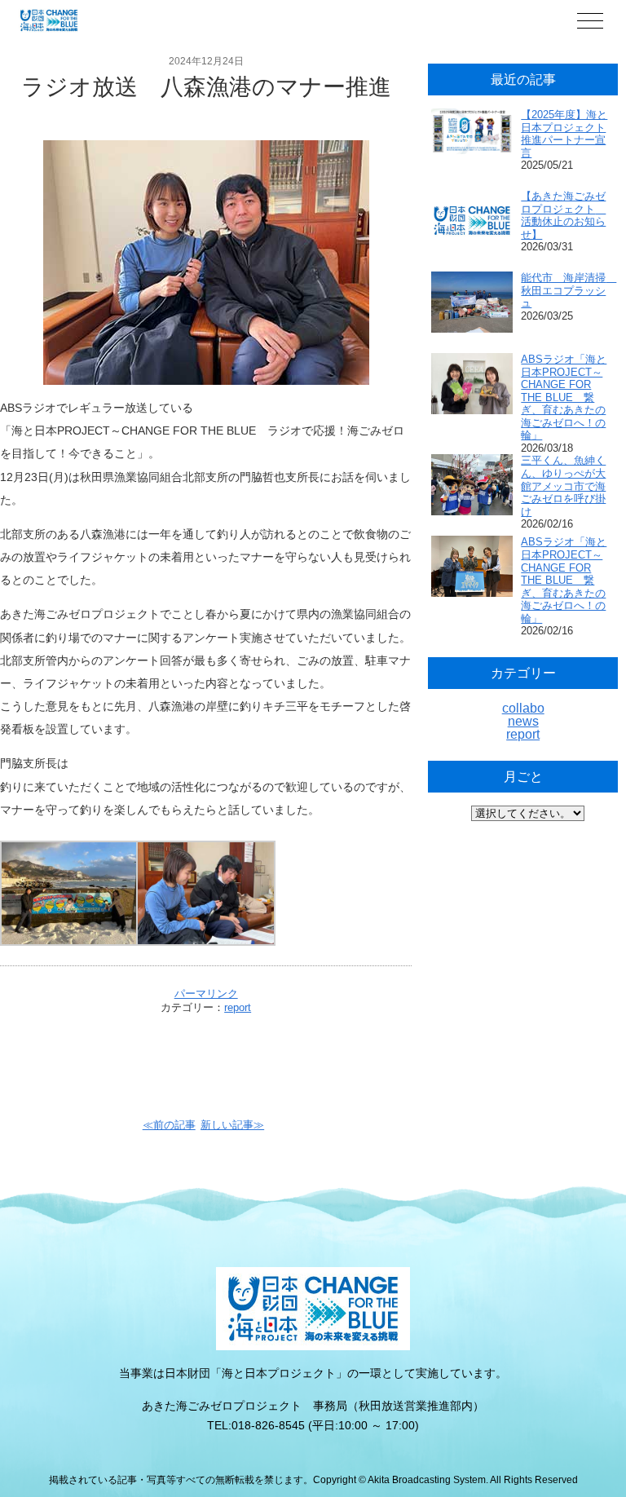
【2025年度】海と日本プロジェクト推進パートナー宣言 (564, 133)
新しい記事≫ (232, 1125)
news (523, 721)
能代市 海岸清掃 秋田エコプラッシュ (568, 290)
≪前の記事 (169, 1125)
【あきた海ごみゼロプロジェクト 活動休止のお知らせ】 (563, 215)
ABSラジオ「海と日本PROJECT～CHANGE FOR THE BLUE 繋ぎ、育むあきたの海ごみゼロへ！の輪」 (563, 397)
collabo (523, 708)
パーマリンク (206, 993)
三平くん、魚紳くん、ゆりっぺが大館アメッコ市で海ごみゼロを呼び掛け (563, 485)
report (237, 1007)
